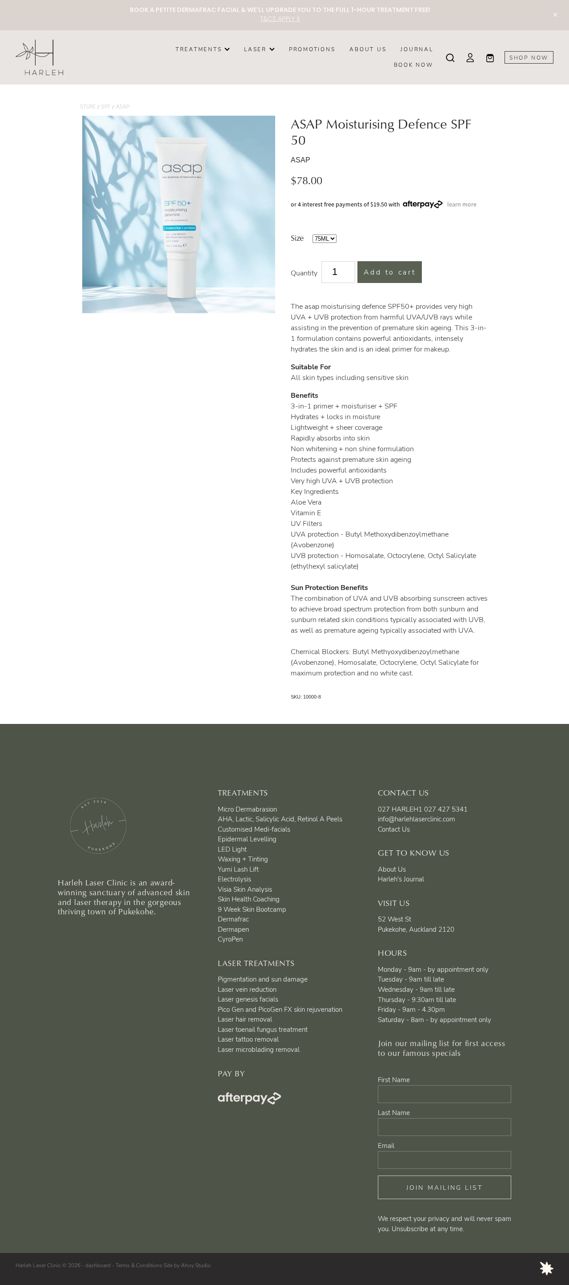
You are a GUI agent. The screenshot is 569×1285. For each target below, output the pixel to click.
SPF (105, 106)
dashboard (98, 1265)
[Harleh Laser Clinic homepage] (69, 57)
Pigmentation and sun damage (263, 978)
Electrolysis (234, 878)
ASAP (122, 106)
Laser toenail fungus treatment (263, 1029)
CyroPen (230, 938)
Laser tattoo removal (248, 1038)
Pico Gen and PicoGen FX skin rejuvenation (280, 1009)
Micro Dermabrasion (247, 808)
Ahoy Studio (196, 1265)
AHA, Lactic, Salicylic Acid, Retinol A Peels (280, 818)
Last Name (394, 1112)
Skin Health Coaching (249, 898)
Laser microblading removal (259, 1049)
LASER (256, 49)
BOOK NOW (413, 64)
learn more (462, 204)
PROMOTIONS (312, 49)
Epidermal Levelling (247, 838)
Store (88, 106)
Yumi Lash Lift (238, 869)
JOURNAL (417, 49)
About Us (392, 869)
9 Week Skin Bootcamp (252, 909)
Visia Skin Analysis (245, 889)
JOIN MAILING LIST (444, 1187)
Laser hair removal (245, 1018)
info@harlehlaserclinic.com (416, 818)
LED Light (232, 849)
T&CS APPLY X (280, 19)
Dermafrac (233, 918)
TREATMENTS (200, 49)
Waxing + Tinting (243, 858)
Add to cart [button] (390, 272)
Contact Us (394, 828)
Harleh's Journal (401, 878)
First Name (394, 1079)
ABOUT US (367, 49)
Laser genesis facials (248, 998)
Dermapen (233, 929)
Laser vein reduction (247, 989)
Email (386, 1145)
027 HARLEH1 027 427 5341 (423, 808)
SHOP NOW (529, 57)
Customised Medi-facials (254, 828)
